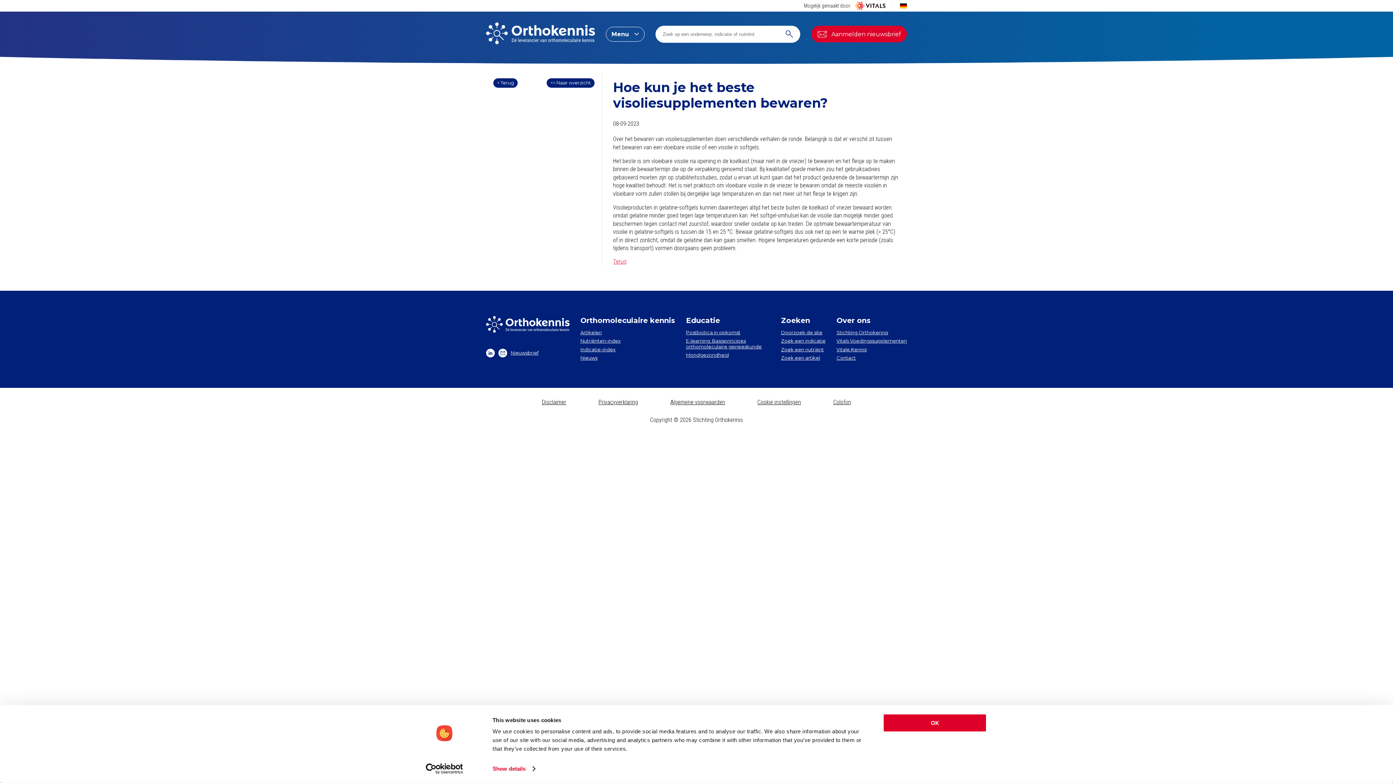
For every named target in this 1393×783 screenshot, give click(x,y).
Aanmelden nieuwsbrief (866, 34)
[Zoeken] (789, 34)
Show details (509, 769)
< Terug (505, 83)
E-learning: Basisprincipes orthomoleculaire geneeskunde (724, 343)
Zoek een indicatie (803, 341)
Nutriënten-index (600, 341)
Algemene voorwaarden (697, 402)
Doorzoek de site (801, 332)
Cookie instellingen (779, 402)
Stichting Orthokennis (862, 332)
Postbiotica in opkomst (713, 332)
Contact (846, 358)
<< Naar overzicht (570, 83)
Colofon (842, 402)
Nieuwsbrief (525, 353)
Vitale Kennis (852, 349)
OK (935, 723)
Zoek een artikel (800, 358)
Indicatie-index (598, 349)
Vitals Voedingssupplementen (872, 341)
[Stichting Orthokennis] (540, 34)
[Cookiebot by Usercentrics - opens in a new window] (444, 768)
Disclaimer (554, 402)
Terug (619, 261)
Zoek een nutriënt (802, 349)
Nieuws (588, 358)
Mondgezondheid (707, 355)
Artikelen (591, 332)
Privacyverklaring (618, 402)
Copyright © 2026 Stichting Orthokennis (696, 420)
